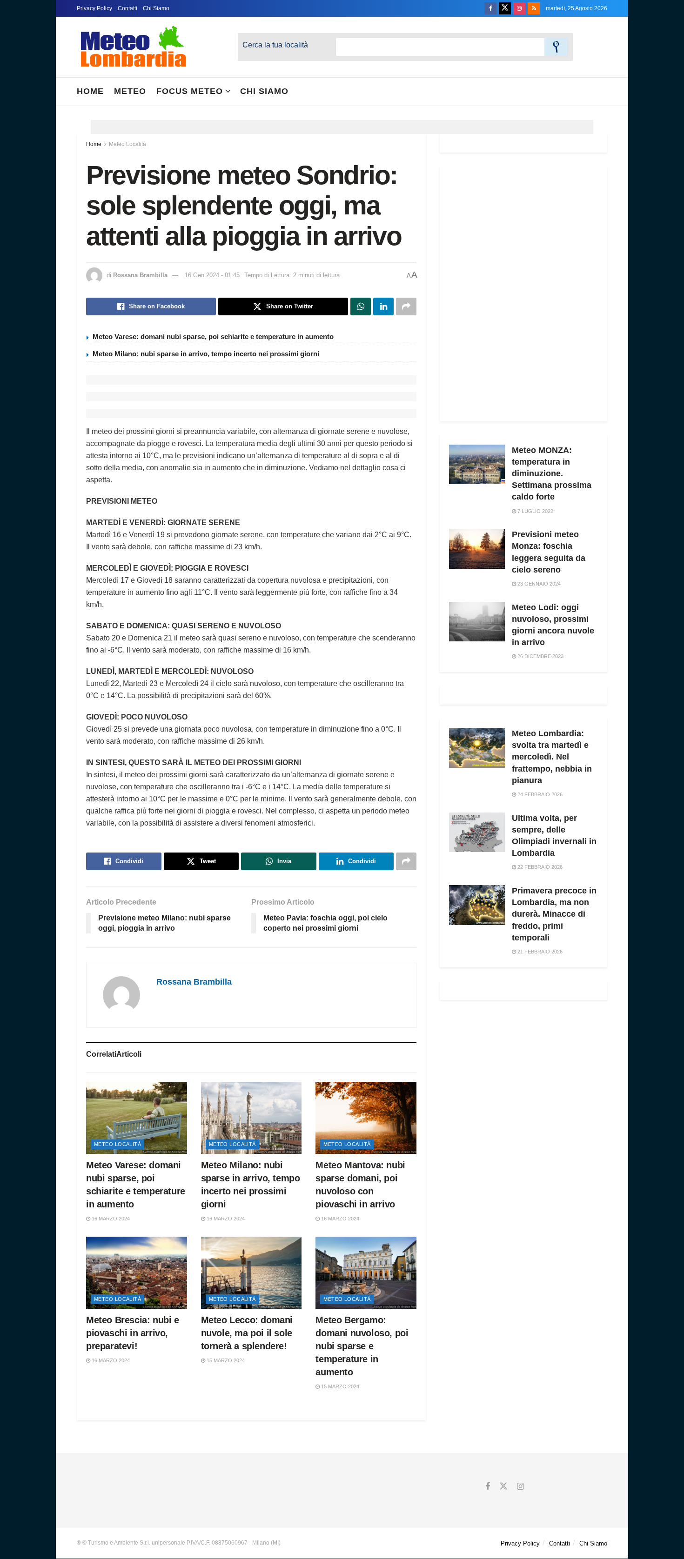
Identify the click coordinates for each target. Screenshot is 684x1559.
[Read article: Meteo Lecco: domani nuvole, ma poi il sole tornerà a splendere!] (251, 1273)
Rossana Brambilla (140, 275)
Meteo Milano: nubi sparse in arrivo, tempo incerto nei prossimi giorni (206, 354)
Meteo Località (127, 144)
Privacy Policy (94, 8)
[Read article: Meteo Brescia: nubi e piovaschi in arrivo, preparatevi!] (136, 1273)
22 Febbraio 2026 (539, 867)
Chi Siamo (156, 8)
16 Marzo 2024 (110, 1218)
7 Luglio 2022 (534, 511)
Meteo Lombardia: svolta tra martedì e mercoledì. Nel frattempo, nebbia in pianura (552, 757)
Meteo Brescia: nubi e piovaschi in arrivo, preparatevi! (132, 1333)
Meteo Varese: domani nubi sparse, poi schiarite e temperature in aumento (213, 336)
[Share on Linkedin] (383, 306)
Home (90, 91)
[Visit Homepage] (133, 47)
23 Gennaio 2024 (538, 583)
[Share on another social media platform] (406, 306)
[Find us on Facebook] (490, 8)
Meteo (130, 91)
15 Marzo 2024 (225, 1360)
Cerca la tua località (275, 45)
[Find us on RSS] (534, 8)
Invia (556, 47)
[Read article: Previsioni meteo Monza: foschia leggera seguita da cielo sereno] (477, 549)
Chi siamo (264, 91)
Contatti (127, 8)
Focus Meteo (189, 91)
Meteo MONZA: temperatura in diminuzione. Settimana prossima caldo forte (551, 474)
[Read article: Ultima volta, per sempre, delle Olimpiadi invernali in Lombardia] (477, 833)
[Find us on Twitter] (505, 8)
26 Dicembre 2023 (539, 656)
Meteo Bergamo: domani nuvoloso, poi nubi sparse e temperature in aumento (361, 1346)
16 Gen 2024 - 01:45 (212, 275)
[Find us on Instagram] (519, 8)
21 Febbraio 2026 (539, 951)
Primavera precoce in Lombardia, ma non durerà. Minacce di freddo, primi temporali (554, 914)
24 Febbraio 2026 (539, 794)
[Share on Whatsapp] (360, 306)
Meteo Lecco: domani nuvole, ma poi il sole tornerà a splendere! (247, 1333)
